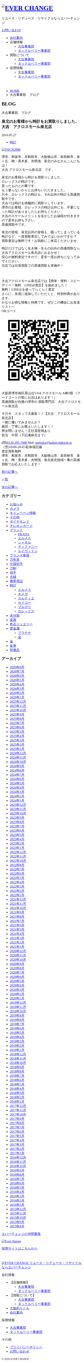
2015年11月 (18, 1213)
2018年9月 (17, 1067)
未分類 (15, 615)
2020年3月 (17, 989)
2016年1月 (17, 1205)
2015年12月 (18, 1209)
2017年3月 (17, 1144)
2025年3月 (17, 740)
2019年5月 (17, 1032)
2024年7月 (17, 774)
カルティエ (26, 598)
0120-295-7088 (17, 442)
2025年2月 (17, 744)
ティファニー (28, 546)
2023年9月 (17, 817)
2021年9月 (17, 912)
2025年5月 (17, 731)
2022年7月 (17, 869)
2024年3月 (17, 792)
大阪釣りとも (19, 1308)
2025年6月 (17, 727)
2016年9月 (17, 1170)
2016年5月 (17, 1187)
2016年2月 (17, 1200)
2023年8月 (17, 822)
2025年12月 (18, 701)
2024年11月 (18, 757)
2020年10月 (18, 959)
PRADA (23, 534)
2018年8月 (17, 1071)
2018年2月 (17, 1097)
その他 (15, 517)
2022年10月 (18, 860)
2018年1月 (17, 1101)
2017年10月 (18, 1114)
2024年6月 (17, 779)
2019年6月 (17, 1028)
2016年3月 (17, 1196)
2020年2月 (17, 994)
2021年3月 (17, 938)
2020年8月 (17, 968)
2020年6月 (17, 977)
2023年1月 (17, 848)
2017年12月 (18, 1106)
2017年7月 (17, 1127)
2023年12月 (18, 805)
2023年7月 (17, 826)
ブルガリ (24, 607)
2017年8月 (17, 1123)
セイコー (24, 602)
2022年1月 (17, 895)
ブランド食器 (19, 555)
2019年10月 (18, 1011)
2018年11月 (18, 1058)
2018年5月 (17, 1084)
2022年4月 (17, 882)
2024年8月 (17, 770)
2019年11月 (18, 1007)
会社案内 (16, 38)
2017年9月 (17, 1118)
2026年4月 (17, 684)
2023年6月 (17, 830)
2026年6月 (17, 675)
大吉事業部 (26, 46)
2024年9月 (17, 766)
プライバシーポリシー (26, 1347)
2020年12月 (18, 951)
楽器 (13, 620)
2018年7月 (17, 1075)
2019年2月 (17, 1045)
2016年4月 (17, 1192)
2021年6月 (17, 925)
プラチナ (24, 632)
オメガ (23, 594)
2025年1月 (17, 749)
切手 (13, 572)
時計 (13, 142)
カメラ (15, 508)
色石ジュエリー (21, 624)
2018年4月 (17, 1088)
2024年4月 (17, 787)
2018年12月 (18, 1054)
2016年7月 (17, 1179)
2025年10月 (18, 710)
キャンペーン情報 (23, 513)
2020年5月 (17, 981)
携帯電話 (16, 581)
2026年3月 (17, 688)
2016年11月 (18, 1161)
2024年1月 (17, 800)
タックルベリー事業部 (34, 50)
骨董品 (15, 650)
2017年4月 (17, 1140)
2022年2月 (17, 891)
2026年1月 (17, 697)
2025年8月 (17, 719)
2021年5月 (17, 929)
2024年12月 (18, 753)
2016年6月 (17, 1183)
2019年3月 (17, 1041)
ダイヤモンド (19, 521)
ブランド (16, 530)
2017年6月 (17, 1131)
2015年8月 (17, 1226)
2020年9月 (17, 964)
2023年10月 (18, 813)
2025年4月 (17, 736)
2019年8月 (17, 1020)
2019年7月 (17, 1024)
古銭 (13, 577)
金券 (13, 645)
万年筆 (15, 559)
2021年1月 (17, 946)
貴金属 (15, 628)
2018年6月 (17, 1080)
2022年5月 (17, 878)
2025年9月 (17, 714)
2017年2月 (17, 1149)
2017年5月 (17, 1136)
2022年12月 (18, 852)
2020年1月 (17, 998)
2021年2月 (17, 942)
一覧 (5, 479)
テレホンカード (21, 526)
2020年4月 (17, 985)
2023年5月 (17, 835)
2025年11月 (18, 706)
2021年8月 (17, 916)
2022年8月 (17, 865)
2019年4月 (17, 1037)
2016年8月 (17, 1174)
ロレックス (26, 611)
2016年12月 (18, 1157)
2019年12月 (18, 1002)
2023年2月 (17, 843)
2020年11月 (18, 955)
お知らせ (16, 504)
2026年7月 (17, 671)
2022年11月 (18, 856)
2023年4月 (17, 839)
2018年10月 (18, 1063)
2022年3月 (17, 886)
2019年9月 (17, 1015)
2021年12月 (18, 899)
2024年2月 (17, 796)
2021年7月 (17, 921)
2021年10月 (18, 908)
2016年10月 (18, 1166)
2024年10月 (18, 762)
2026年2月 (17, 693)
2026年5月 (17, 680)
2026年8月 (17, 667)
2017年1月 (17, 1153)
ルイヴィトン (28, 551)
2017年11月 (18, 1110)
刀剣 (13, 568)
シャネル (24, 542)
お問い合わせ (11, 30)
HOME (15, 91)
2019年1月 (17, 1050)
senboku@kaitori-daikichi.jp (53, 442)
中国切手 (16, 564)
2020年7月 (17, 972)
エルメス (24, 538)
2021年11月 (18, 903)
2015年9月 (17, 1222)
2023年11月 (18, 809)
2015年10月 (18, 1217)
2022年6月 (17, 873)
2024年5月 (17, 783)
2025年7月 (17, 723)
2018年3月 (17, 1093)
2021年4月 (17, 934)
